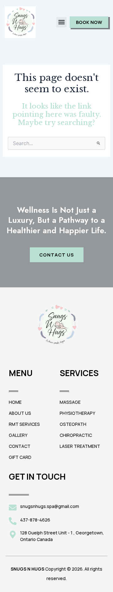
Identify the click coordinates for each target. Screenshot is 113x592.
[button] (61, 22)
